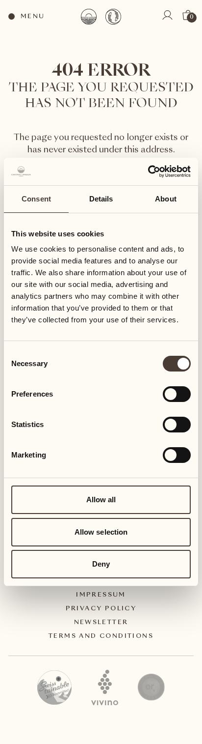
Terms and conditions (101, 636)
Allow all (101, 499)
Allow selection (101, 532)
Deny (101, 564)
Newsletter (101, 623)
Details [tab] (101, 199)
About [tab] (166, 199)
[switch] (176, 393)
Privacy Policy (101, 609)
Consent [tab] (36, 199)
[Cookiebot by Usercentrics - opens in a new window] (148, 171)
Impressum (101, 595)
